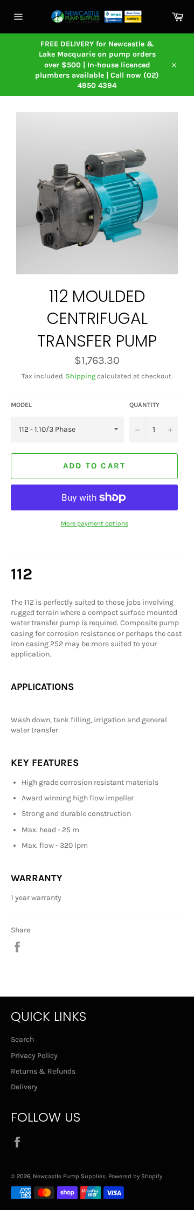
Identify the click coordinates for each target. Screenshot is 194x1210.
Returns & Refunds (43, 1071)
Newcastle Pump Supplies (69, 1176)
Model (21, 405)
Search (22, 1039)
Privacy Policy (34, 1055)
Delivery (24, 1086)
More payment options (94, 523)
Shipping (80, 376)
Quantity (144, 405)
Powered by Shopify (135, 1176)
